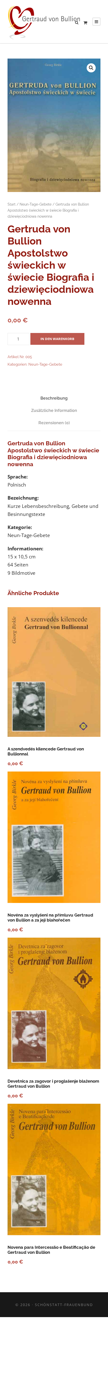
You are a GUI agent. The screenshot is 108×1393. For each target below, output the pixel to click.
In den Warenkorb (57, 339)
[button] (91, 67)
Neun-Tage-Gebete (35, 204)
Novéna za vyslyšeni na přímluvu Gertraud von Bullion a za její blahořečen (50, 917)
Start (12, 204)
